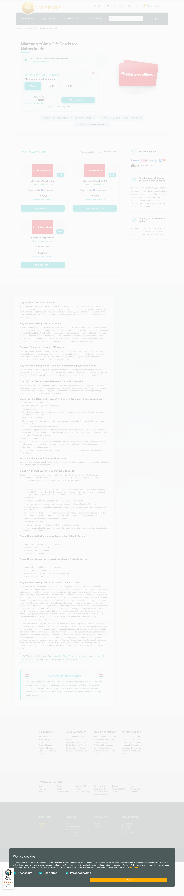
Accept (128, 880)
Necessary (24, 873)
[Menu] (12, 869)
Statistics (50, 873)
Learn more (133, 867)
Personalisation (80, 873)
